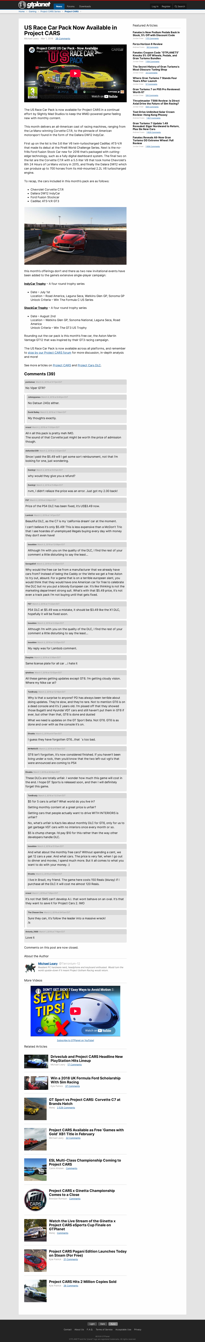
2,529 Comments (66, 1107)
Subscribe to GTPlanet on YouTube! (75, 1040)
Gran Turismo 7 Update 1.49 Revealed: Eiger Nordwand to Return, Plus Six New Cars (156, 126)
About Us (79, 1329)
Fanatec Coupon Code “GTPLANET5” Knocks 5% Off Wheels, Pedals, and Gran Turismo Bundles (156, 55)
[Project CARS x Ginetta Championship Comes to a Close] (36, 1200)
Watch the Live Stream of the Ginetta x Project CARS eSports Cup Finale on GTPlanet (82, 1225)
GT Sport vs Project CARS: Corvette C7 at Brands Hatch (84, 1102)
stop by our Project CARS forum (49, 352)
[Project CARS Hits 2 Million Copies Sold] (36, 1291)
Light (92, 1324)
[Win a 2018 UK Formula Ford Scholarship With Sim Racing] (37, 1083)
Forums (70, 6)
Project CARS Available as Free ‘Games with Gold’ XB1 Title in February (86, 1132)
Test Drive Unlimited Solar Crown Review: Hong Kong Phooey (154, 113)
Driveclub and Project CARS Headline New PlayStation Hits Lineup (87, 1058)
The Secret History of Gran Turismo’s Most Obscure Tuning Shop (156, 68)
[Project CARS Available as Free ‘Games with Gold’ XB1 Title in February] (36, 1139)
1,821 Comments (153, 118)
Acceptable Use (123, 1329)
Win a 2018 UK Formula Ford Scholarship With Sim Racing (86, 1080)
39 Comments (62, 38)
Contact (68, 1329)
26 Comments (71, 1285)
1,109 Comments (152, 61)
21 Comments (71, 1259)
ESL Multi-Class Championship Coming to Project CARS (85, 1162)
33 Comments (151, 73)
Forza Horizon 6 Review (148, 44)
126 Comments (152, 95)
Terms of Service (104, 1329)
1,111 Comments (152, 38)
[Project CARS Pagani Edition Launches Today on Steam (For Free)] (36, 1261)
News (59, 6)
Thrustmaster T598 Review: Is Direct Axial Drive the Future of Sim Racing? (156, 102)
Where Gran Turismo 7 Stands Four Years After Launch (155, 79)
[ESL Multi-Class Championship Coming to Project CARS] (36, 1170)
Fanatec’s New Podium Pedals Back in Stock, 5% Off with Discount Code (156, 34)
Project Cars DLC (89, 365)
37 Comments (72, 1086)
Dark (102, 1324)
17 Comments (74, 1064)
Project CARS (62, 365)
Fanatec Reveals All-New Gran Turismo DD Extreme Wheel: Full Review (153, 140)
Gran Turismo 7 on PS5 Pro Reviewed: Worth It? (156, 91)
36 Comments (152, 47)
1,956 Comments (153, 146)
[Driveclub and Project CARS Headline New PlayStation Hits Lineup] (37, 1062)
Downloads (85, 6)
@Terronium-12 (69, 963)
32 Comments (73, 1138)
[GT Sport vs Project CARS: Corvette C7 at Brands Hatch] (36, 1109)
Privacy (137, 1329)
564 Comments (152, 107)
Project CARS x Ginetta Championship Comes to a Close (82, 1193)
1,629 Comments (154, 132)
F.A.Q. (90, 1329)
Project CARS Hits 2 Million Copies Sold (82, 1282)
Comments (71, 1168)
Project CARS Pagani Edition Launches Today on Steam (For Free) (88, 1253)
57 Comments (151, 84)
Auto (113, 1324)
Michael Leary (48, 963)
